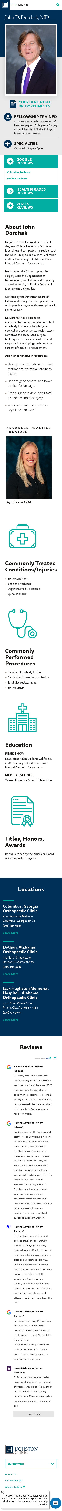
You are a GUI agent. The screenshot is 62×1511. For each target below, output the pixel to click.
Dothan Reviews (17, 178)
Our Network (16, 1464)
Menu (23, 5)
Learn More (10, 933)
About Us (10, 1474)
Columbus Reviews (18, 172)
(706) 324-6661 (12, 925)
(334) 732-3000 (12, 1012)
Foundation (11, 1480)
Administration (13, 1487)
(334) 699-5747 (12, 967)
